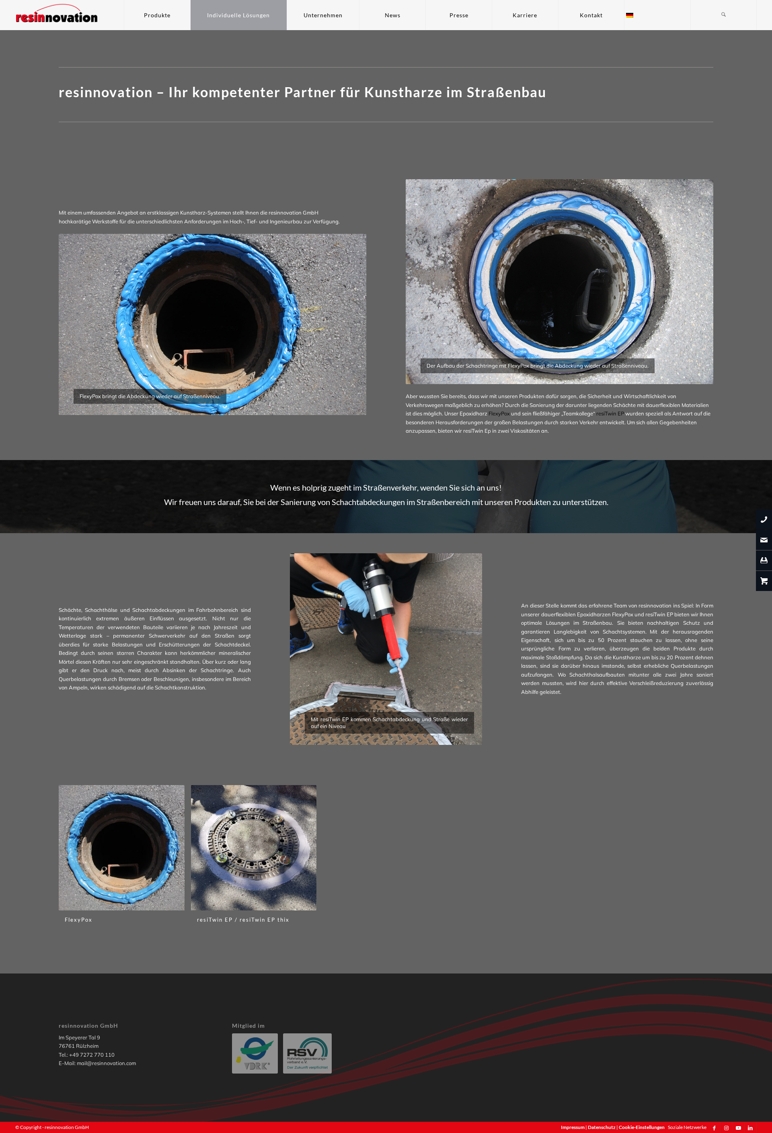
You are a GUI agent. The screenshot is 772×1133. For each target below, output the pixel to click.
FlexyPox (499, 413)
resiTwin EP (610, 413)
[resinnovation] (57, 15)
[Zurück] (77, 325)
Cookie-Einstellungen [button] (642, 1127)
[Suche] (723, 15)
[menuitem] (157, 15)
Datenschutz (602, 1127)
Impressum (573, 1127)
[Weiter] (348, 325)
